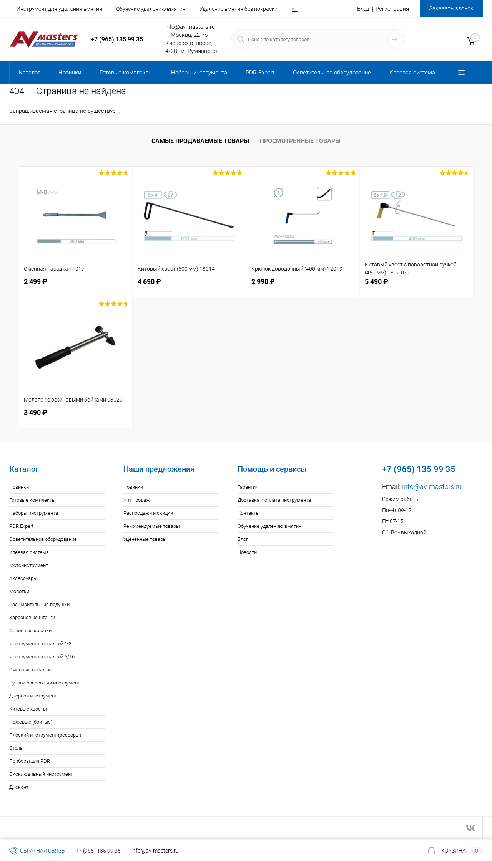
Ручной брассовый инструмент (44, 683)
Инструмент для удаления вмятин (59, 9)
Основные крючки (30, 630)
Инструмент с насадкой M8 (40, 643)
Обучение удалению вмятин (151, 9)
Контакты (249, 513)
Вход (363, 8)
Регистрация (392, 8)
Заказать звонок (451, 8)
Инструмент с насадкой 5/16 (42, 656)
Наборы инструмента (33, 513)
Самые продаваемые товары (200, 141)
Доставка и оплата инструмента (274, 500)
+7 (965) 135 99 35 (117, 39)
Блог (243, 539)
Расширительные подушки (39, 604)
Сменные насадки (30, 670)
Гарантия (248, 487)
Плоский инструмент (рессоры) (45, 735)
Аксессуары (23, 578)
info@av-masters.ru (190, 26)
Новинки (19, 487)
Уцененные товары (145, 539)
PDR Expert (21, 526)
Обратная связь (42, 851)
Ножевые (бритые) (30, 722)
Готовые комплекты (32, 500)
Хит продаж (136, 500)
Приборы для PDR (29, 761)
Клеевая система (29, 552)
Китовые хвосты (28, 709)
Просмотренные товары (300, 141)
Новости (247, 552)
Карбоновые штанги (32, 617)
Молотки (19, 591)
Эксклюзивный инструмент (41, 774)
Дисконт (18, 787)
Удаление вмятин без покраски (238, 9)
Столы (16, 748)
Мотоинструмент (28, 565)
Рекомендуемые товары (151, 526)
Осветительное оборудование (43, 539)
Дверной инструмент (33, 696)
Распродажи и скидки (148, 513)
